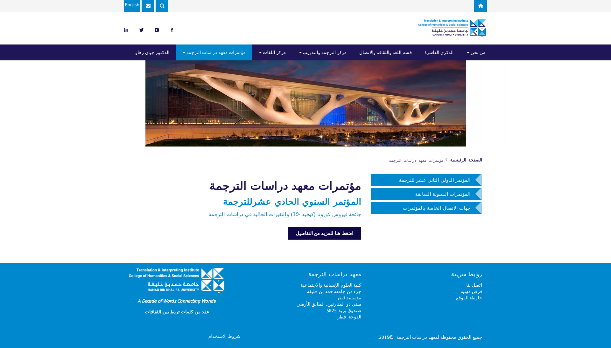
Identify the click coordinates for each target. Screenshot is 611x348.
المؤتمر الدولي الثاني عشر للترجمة (434, 180)
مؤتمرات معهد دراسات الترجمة (215, 52)
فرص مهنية (471, 291)
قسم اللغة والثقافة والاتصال (385, 52)
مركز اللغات (274, 52)
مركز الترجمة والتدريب (324, 52)
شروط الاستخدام (224, 336)
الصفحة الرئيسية (466, 160)
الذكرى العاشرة (439, 52)
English (132, 4)
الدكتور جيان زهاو (152, 52)
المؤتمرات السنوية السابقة (442, 194)
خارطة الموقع (469, 297)
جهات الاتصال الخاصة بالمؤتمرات (436, 208)
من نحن (477, 52)
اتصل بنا (474, 285)
